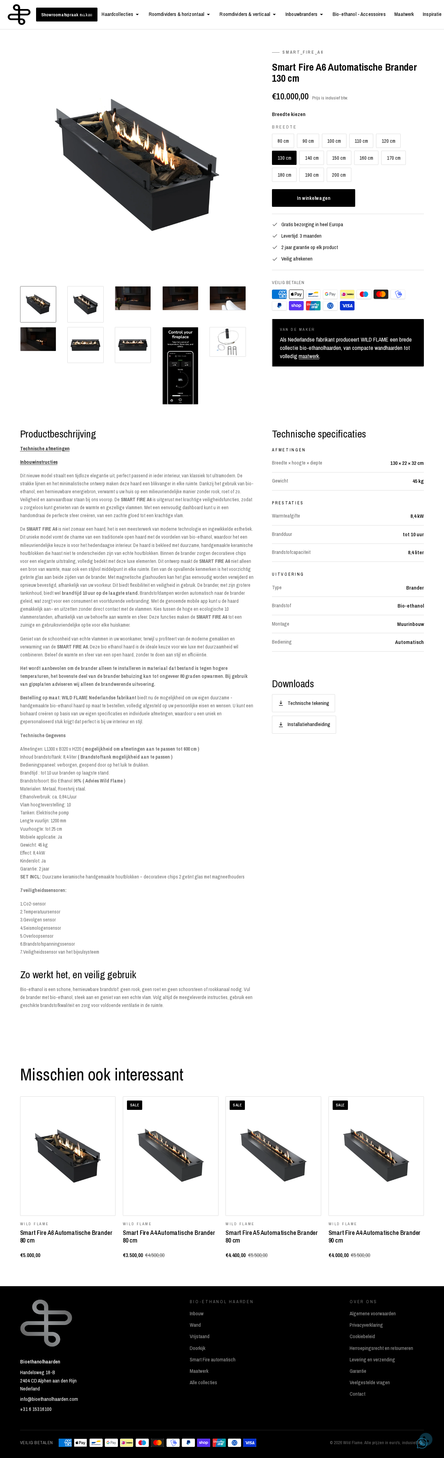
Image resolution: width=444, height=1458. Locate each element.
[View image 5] (228, 298)
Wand (195, 1325)
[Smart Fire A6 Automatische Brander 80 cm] (68, 1156)
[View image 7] (85, 345)
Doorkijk (197, 1348)
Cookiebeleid (362, 1336)
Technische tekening (308, 703)
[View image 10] (228, 342)
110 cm (361, 141)
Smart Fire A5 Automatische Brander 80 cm (271, 1236)
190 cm (312, 174)
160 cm (366, 157)
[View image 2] (85, 304)
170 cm (394, 157)
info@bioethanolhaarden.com (49, 1399)
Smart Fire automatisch (213, 1359)
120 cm (388, 141)
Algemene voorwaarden (373, 1313)
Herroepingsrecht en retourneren (381, 1348)
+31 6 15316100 (36, 1409)
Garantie (358, 1371)
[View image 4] (180, 298)
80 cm (283, 141)
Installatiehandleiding (309, 724)
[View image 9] (180, 366)
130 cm (284, 157)
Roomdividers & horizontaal (177, 14)
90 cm (308, 141)
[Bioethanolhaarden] (19, 14)
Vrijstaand (200, 1336)
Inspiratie (432, 14)
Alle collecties (203, 1382)
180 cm (284, 174)
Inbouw (197, 1313)
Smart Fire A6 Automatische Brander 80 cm (66, 1236)
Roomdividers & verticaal (245, 14)
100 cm (334, 141)
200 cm (339, 174)
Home (87, 14)
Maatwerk (404, 14)
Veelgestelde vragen (370, 1382)
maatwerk (309, 356)
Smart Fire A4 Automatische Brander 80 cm (169, 1236)
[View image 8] (133, 345)
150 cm (339, 157)
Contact (357, 1393)
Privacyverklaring (366, 1325)
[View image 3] (133, 298)
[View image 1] (38, 304)
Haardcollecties (117, 14)
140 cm (312, 157)
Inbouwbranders (301, 14)
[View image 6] (38, 339)
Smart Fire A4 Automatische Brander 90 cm (374, 1236)
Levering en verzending (372, 1359)
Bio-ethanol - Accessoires (359, 14)
